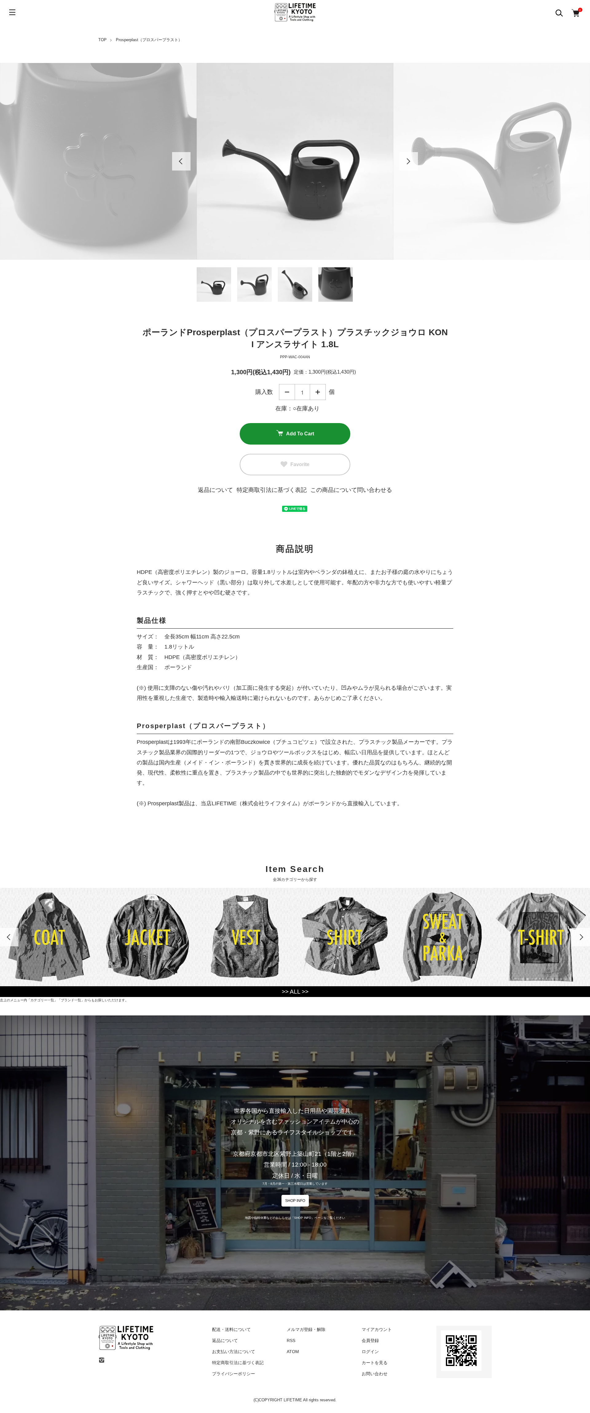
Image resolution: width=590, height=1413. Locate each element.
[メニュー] (12, 12)
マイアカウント (377, 1329)
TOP (102, 39)
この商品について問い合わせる (351, 490)
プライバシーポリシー (233, 1373)
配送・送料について (231, 1329)
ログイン (370, 1351)
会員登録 (370, 1340)
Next (408, 161)
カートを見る (374, 1362)
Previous (181, 161)
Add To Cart (300, 433)
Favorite (299, 464)
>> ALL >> (295, 991)
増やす (317, 392)
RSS (291, 1340)
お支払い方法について (233, 1351)
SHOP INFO (295, 1201)
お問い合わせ (374, 1373)
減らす (287, 392)
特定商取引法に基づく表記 (272, 490)
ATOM (293, 1351)
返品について (215, 490)
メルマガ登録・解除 (306, 1329)
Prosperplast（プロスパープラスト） (149, 39)
